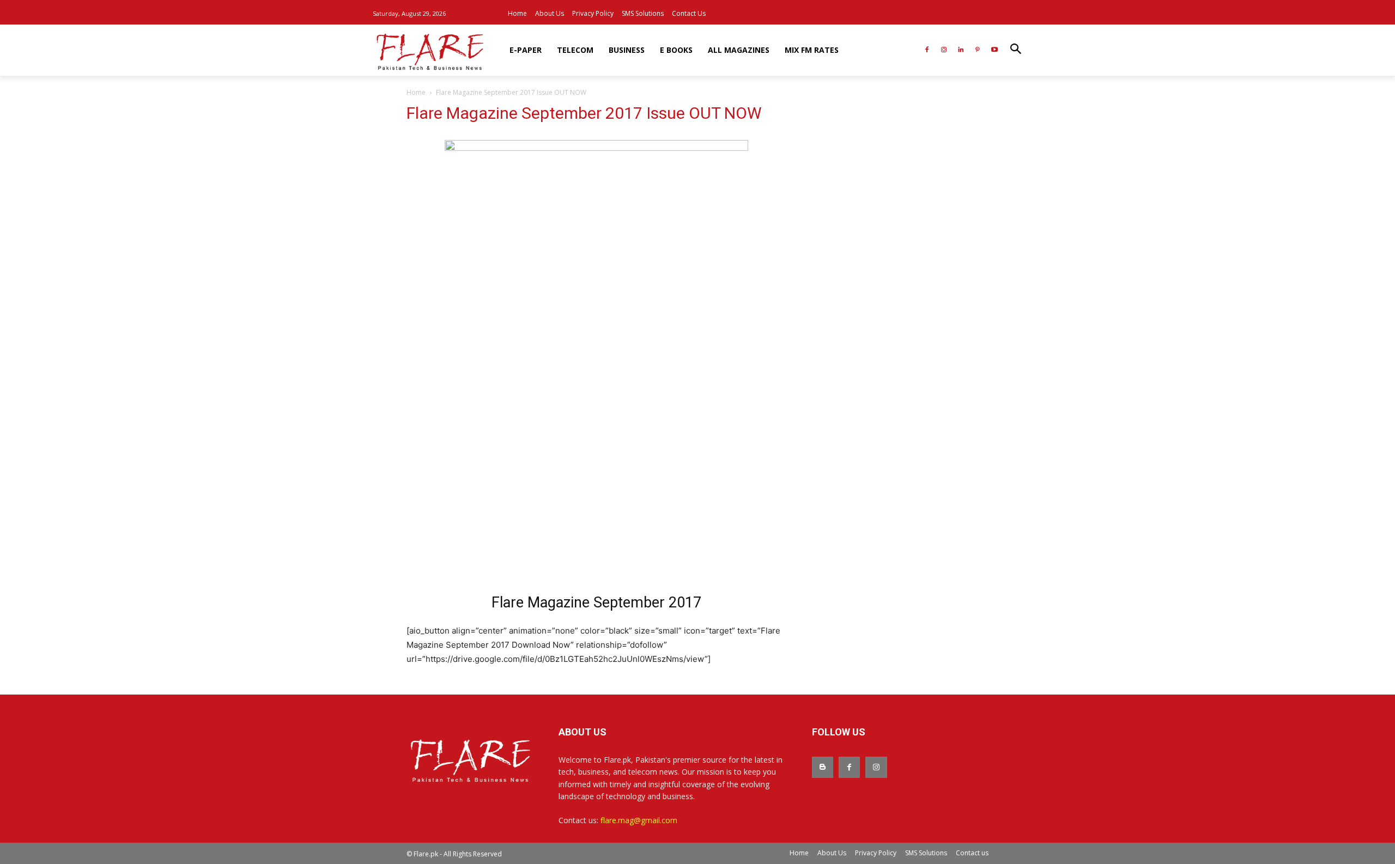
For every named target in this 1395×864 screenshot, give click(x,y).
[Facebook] (927, 50)
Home (416, 92)
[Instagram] (944, 50)
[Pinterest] (977, 50)
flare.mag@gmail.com (639, 820)
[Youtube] (994, 50)
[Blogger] (822, 767)
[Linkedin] (961, 50)
